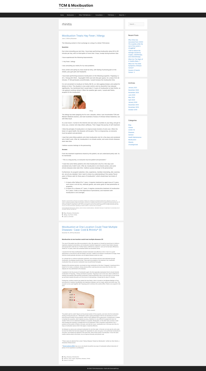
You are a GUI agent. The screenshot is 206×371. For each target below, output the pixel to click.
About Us (121, 15)
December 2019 (133, 105)
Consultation (99, 15)
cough (73, 358)
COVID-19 (131, 130)
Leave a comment (68, 216)
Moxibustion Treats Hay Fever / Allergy (83, 35)
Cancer (130, 127)
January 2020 (132, 102)
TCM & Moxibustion (76, 5)
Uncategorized (133, 144)
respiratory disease (81, 358)
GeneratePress (114, 368)
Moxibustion (70, 15)
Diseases (69, 213)
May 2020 (131, 97)
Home (62, 15)
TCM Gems (111, 15)
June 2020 (131, 95)
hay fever (70, 214)
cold (69, 358)
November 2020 (133, 92)
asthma (66, 358)
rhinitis (75, 214)
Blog (65, 213)
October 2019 (132, 110)
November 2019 (133, 107)
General (130, 135)
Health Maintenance (134, 137)
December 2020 (133, 90)
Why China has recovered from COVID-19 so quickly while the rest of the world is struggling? (135, 44)
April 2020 (131, 100)
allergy (65, 214)
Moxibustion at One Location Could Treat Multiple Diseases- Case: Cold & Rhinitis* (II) (89, 228)
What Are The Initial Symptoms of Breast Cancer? (134, 66)
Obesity (130, 142)
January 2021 (132, 87)
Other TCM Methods (85, 15)
